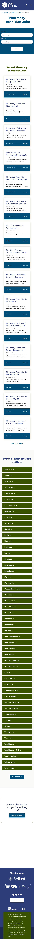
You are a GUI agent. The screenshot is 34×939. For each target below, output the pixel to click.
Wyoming (8, 768)
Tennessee (9, 714)
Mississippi (9, 607)
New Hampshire (11, 637)
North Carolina (10, 660)
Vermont (8, 732)
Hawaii (7, 529)
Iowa (6, 553)
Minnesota (9, 601)
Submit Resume (17, 815)
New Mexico (9, 648)
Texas (7, 720)
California (8, 493)
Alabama (8, 469)
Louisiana (8, 571)
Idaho (6, 535)
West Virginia (10, 756)
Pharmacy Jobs (16, 12)
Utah (6, 726)
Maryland (8, 583)
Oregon (7, 684)
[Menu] (31, 5)
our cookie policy (12, 932)
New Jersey (9, 643)
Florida (7, 517)
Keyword (3, 32)
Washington (9, 744)
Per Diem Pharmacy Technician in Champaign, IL (15, 228)
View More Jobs (16, 443)
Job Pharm (6, 12)
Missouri (8, 613)
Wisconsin (9, 762)
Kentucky (8, 565)
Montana (8, 619)
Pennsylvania (10, 690)
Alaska (7, 475)
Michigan (8, 595)
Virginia (7, 738)
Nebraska (8, 625)
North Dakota (10, 666)
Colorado (8, 499)
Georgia (8, 523)
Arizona (7, 481)
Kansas (7, 559)
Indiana (7, 547)
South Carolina (11, 702)
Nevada (7, 631)
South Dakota (10, 708)
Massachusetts (11, 589)
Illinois (7, 541)
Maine (7, 577)
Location (3, 38)
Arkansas (8, 487)
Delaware (8, 511)
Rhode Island (10, 696)
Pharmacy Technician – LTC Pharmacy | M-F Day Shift (17, 203)
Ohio (6, 672)
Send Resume (17, 900)
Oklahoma (8, 678)
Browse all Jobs (17, 776)
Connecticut (10, 505)
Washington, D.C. (11, 750)
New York (8, 654)
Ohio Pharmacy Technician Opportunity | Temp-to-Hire (16, 154)
